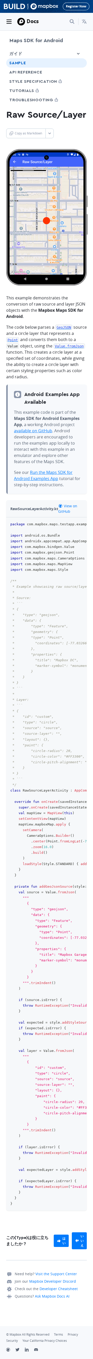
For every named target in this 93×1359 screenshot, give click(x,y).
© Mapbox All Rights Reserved (27, 1334)
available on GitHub (33, 431)
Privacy (73, 1334)
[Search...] (72, 21)
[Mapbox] (21, 21)
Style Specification (42, 81)
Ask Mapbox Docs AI (52, 1296)
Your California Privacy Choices (44, 1340)
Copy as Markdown (28, 133)
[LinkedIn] (29, 1350)
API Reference (25, 72)
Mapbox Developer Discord (52, 1281)
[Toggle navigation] (9, 21)
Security (12, 1340)
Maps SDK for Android (36, 40)
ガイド (15, 54)
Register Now (76, 6)
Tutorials (31, 90)
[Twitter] (20, 1350)
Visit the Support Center (56, 1273)
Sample (17, 63)
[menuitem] (84, 21)
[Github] (11, 1350)
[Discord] (38, 1350)
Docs (33, 21)
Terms (58, 1334)
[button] (84, 21)
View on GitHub (67, 508)
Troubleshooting (40, 100)
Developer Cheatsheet (59, 1288)
